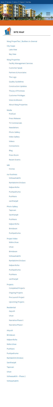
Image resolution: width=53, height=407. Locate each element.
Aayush (12, 311)
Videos (11, 141)
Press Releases (15, 118)
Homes (12, 169)
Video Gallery (14, 136)
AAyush (10, 330)
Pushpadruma (15, 192)
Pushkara (13, 196)
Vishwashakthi (15, 178)
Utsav (11, 247)
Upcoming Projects (16, 302)
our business (12, 174)
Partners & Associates (17, 72)
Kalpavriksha (14, 187)
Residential (11, 307)
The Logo (12, 77)
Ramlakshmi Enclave (17, 182)
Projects (22, 2)
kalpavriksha (14, 224)
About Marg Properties (18, 104)
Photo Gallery (14, 132)
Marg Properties (13, 59)
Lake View (13, 49)
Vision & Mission (15, 100)
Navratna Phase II (16, 320)
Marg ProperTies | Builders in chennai (22, 41)
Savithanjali (13, 214)
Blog (11, 150)
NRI (8, 165)
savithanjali (13, 201)
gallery (15, 2)
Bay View (12, 54)
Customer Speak (15, 68)
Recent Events (14, 159)
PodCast (12, 114)
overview (8, 2)
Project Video (12, 238)
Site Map (28, 2)
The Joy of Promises (17, 91)
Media (9, 110)
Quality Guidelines (16, 81)
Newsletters (14, 127)
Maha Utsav (14, 242)
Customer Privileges (17, 95)
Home (2, 2)
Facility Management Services (21, 63)
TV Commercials (15, 123)
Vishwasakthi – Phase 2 (16, 376)
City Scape (11, 46)
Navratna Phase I (16, 325)
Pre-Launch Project (16, 297)
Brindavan (13, 228)
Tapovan (12, 210)
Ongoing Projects (16, 292)
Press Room (14, 155)
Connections (14, 146)
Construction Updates (18, 86)
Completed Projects (17, 288)
